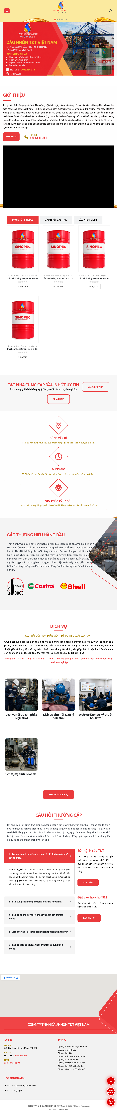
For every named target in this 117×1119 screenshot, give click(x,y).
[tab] (23, 220)
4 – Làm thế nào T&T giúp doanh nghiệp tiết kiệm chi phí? (38, 931)
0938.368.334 (21, 1055)
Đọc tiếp (24, 287)
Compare (33, 230)
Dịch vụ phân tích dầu (67, 1050)
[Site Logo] (61, 8)
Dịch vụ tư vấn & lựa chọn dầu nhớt (72, 1046)
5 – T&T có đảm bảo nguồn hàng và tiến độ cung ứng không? (36, 946)
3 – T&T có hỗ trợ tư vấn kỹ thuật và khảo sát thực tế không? (36, 916)
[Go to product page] (22, 249)
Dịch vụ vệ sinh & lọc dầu (21, 774)
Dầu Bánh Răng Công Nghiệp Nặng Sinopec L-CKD (26, 276)
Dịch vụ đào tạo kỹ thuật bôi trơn (96, 716)
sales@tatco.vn (12, 1062)
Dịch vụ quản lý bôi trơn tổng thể (71, 1056)
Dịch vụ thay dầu (65, 1053)
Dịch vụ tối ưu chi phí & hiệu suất (21, 716)
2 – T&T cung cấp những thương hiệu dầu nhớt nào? (35, 901)
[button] (111, 11)
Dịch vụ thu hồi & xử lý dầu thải (58, 716)
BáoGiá (110, 1102)
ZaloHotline (111, 1091)
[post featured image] (21, 695)
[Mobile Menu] (7, 10)
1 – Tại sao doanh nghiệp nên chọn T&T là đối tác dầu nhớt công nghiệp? (38, 855)
